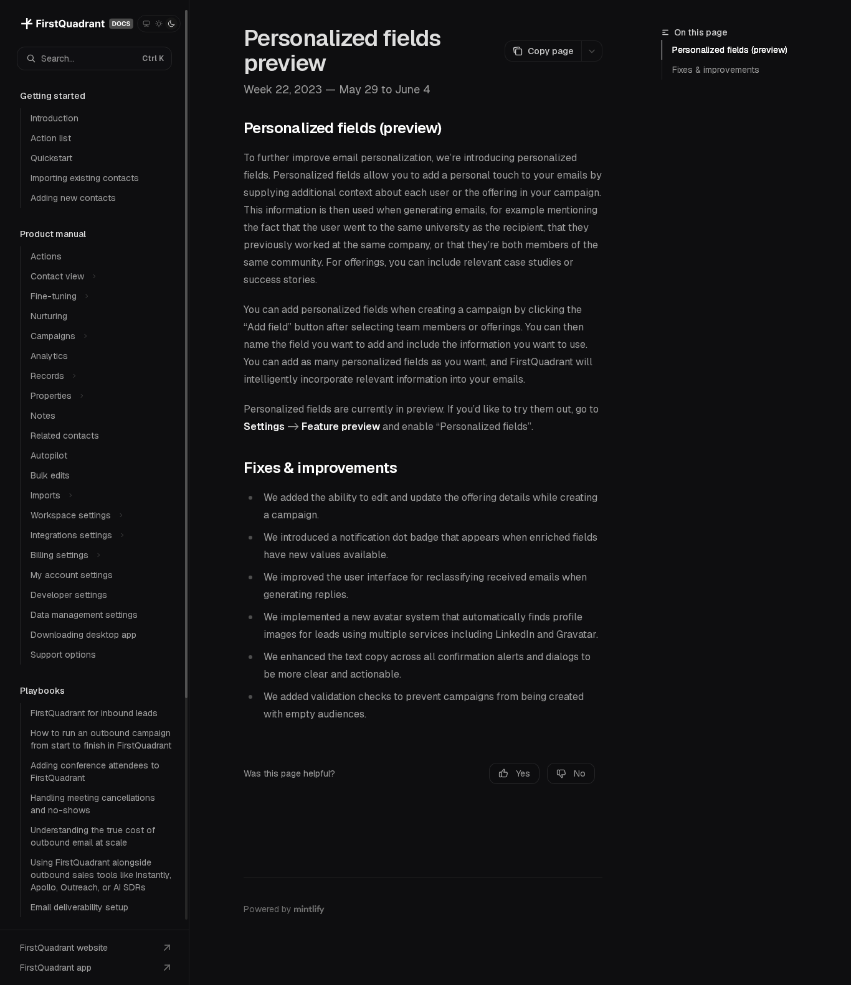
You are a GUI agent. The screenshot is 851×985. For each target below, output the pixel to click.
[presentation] (94, 465)
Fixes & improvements (715, 69)
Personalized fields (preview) (729, 49)
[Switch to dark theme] (171, 23)
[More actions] (591, 51)
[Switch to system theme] (146, 23)
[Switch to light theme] (159, 23)
